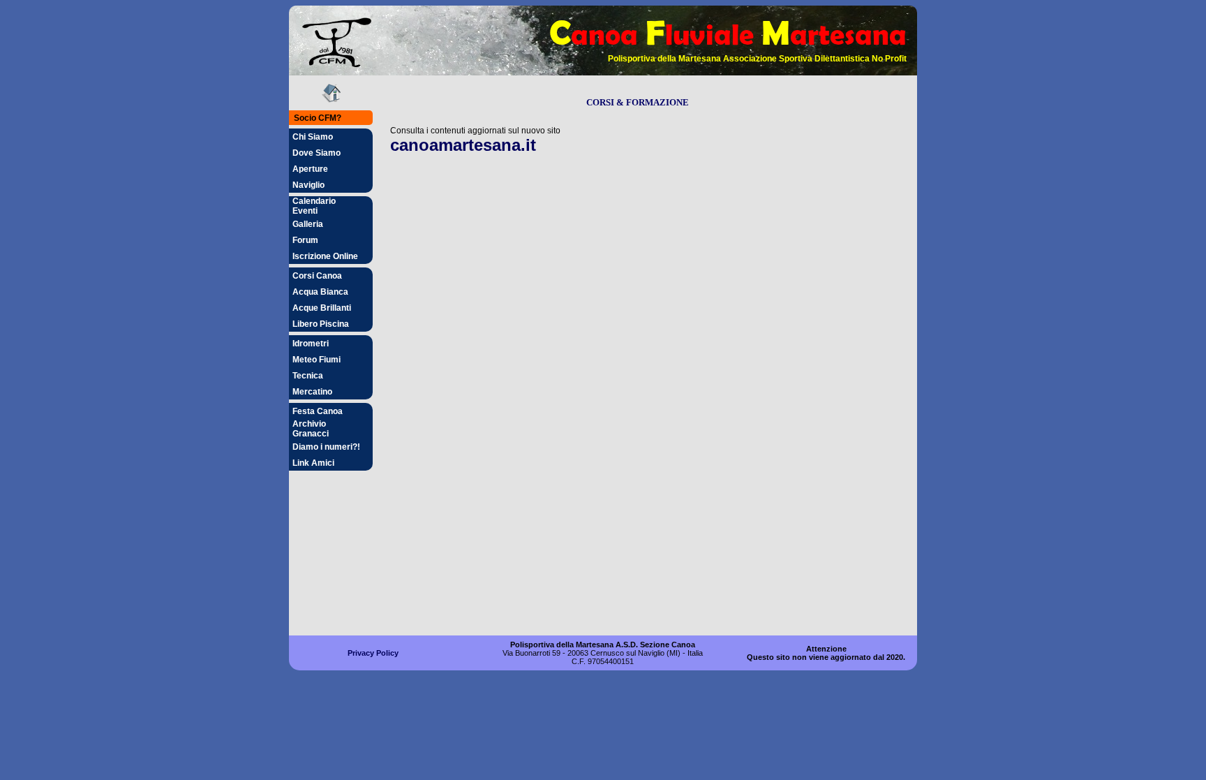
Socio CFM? (317, 118)
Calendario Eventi (314, 206)
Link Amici (313, 463)
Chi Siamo (312, 137)
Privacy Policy (373, 653)
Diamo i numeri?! (326, 447)
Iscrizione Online (325, 256)
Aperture (310, 169)
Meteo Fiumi (316, 360)
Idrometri (310, 343)
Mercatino (312, 392)
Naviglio (308, 185)
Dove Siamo (316, 153)
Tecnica (307, 376)
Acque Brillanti (321, 308)
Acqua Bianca (320, 292)
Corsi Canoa (317, 276)
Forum (305, 240)
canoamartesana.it (463, 144)
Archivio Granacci (310, 429)
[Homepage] (331, 99)
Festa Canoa (317, 411)
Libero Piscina (320, 324)
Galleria (307, 224)
